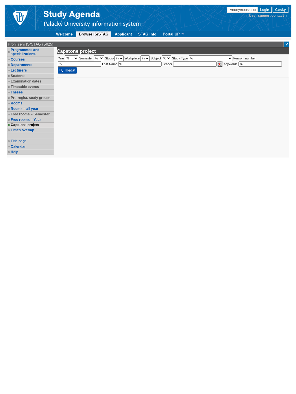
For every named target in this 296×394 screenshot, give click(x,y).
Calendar (18, 147)
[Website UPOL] (20, 18)
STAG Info (147, 34)
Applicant (123, 34)
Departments (21, 65)
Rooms (17, 103)
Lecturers (19, 70)
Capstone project (25, 125)
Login (264, 10)
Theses (17, 92)
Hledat (70, 70)
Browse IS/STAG (93, 34)
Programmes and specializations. (25, 52)
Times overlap (22, 130)
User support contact (266, 16)
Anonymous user (243, 10)
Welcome (64, 34)
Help (14, 152)
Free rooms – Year (26, 120)
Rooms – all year (24, 109)
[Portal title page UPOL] (92, 18)
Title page (19, 141)
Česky (280, 10)
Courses (18, 59)
